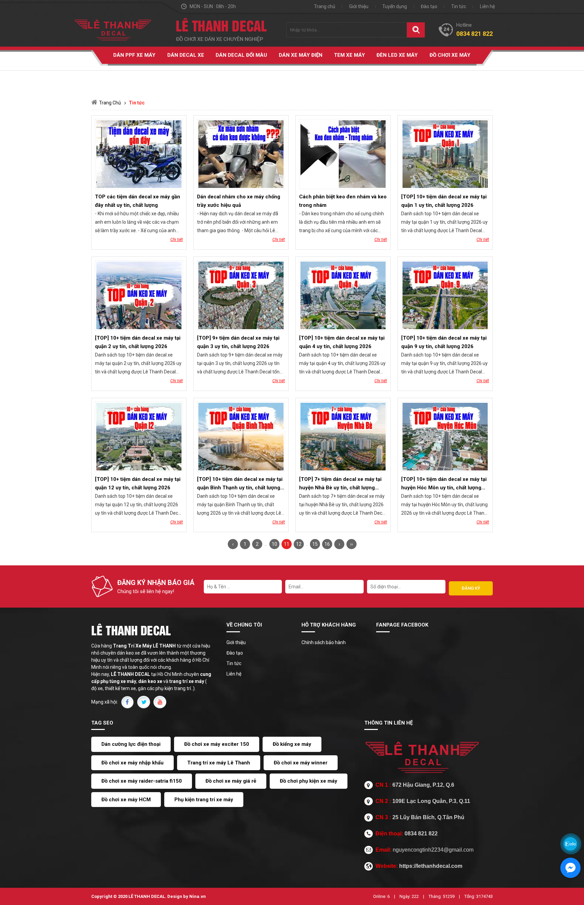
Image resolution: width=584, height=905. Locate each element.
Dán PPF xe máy (134, 55)
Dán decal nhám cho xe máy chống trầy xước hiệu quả (238, 201)
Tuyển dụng (394, 6)
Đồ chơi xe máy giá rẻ (230, 781)
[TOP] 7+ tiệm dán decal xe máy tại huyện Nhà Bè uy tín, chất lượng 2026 (340, 484)
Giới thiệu (358, 6)
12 (298, 544)
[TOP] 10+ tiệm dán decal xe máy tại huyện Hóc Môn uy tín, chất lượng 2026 (444, 484)
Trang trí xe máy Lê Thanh (218, 763)
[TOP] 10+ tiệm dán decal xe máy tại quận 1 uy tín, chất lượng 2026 (444, 201)
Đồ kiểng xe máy (292, 744)
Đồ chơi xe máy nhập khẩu (132, 763)
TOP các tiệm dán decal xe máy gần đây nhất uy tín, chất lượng (137, 201)
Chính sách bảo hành (323, 642)
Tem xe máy (349, 55)
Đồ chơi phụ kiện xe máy (308, 781)
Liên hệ (487, 6)
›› (351, 544)
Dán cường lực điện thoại (131, 744)
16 (327, 544)
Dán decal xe (185, 55)
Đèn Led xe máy (397, 55)
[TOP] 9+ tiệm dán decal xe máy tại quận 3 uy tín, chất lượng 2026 (238, 342)
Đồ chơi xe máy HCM (126, 800)
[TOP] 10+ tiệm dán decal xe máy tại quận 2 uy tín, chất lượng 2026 (137, 342)
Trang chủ (324, 6)
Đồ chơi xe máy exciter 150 (216, 744)
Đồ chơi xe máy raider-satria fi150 (141, 781)
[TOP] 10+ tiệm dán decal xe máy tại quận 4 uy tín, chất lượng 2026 (342, 342)
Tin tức (458, 6)
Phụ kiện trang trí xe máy (203, 800)
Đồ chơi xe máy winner (300, 763)
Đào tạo (429, 6)
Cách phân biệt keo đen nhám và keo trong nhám (343, 201)
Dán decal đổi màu (241, 55)
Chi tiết (176, 239)
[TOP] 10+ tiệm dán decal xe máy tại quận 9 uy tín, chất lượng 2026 (444, 342)
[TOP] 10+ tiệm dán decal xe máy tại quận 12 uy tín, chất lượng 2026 (137, 483)
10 (274, 544)
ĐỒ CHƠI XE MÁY (450, 55)
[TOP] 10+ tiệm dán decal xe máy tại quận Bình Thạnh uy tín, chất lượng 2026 (240, 484)
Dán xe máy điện (300, 55)
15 (315, 544)
